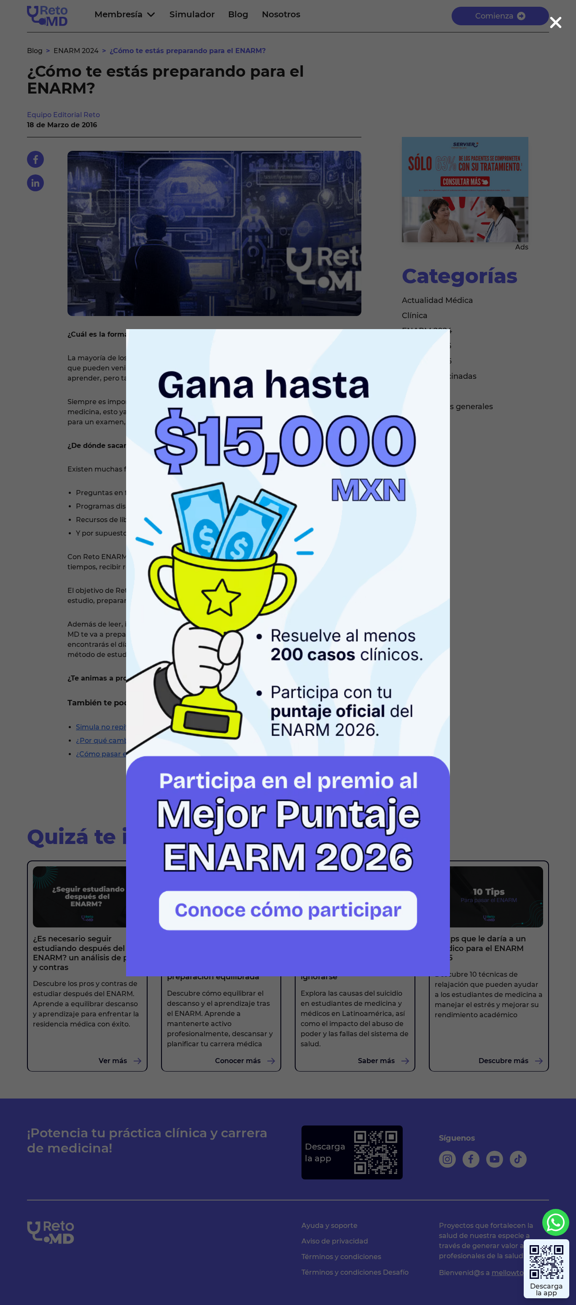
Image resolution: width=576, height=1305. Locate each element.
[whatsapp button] (555, 1222)
